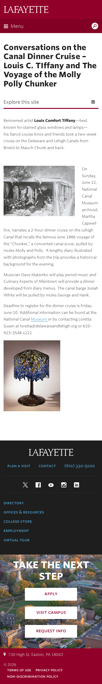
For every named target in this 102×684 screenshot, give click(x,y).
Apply (51, 593)
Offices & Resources (24, 512)
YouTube (51, 485)
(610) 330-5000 (79, 465)
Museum (39, 319)
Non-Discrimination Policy (32, 676)
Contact (47, 465)
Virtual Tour (17, 540)
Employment (16, 530)
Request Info (51, 630)
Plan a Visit (18, 465)
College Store (18, 521)
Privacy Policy (49, 670)
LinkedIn (77, 485)
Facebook (38, 485)
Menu (16, 26)
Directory (14, 502)
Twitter (25, 485)
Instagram (64, 485)
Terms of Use (19, 670)
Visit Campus (51, 612)
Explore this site (21, 102)
